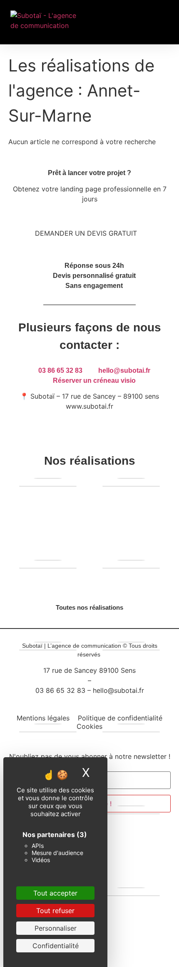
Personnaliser (56, 928)
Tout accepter (55, 893)
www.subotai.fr (89, 406)
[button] (143, 22)
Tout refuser (55, 910)
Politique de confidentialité (120, 718)
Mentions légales (43, 718)
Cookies (89, 726)
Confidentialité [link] (55, 946)
